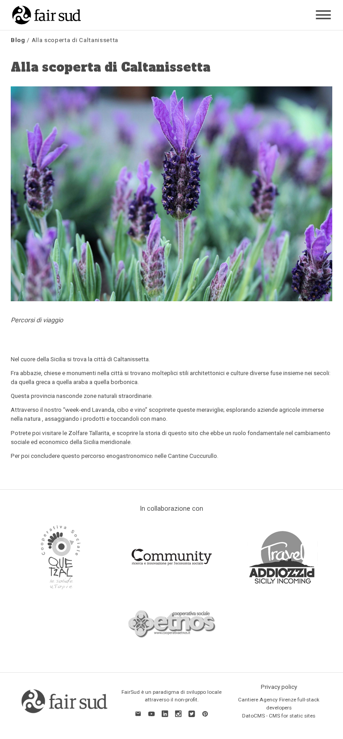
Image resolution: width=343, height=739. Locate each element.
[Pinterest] (205, 713)
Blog (18, 39)
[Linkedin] (165, 713)
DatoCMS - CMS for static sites (278, 716)
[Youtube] (151, 713)
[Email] (138, 713)
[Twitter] (191, 713)
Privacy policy (279, 686)
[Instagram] (178, 713)
